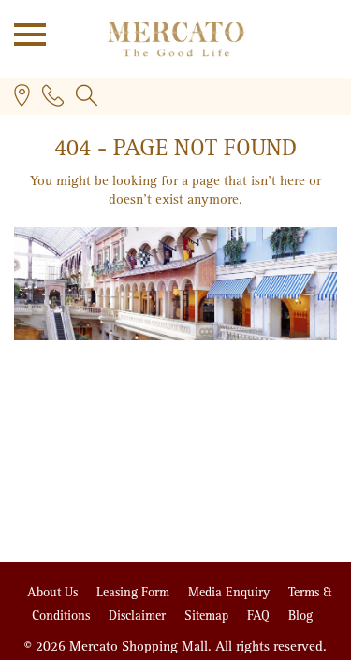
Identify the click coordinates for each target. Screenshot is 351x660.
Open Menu (23, 33)
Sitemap (208, 616)
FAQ (260, 616)
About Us (54, 592)
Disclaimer (139, 616)
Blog (300, 616)
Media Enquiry (230, 592)
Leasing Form (134, 592)
